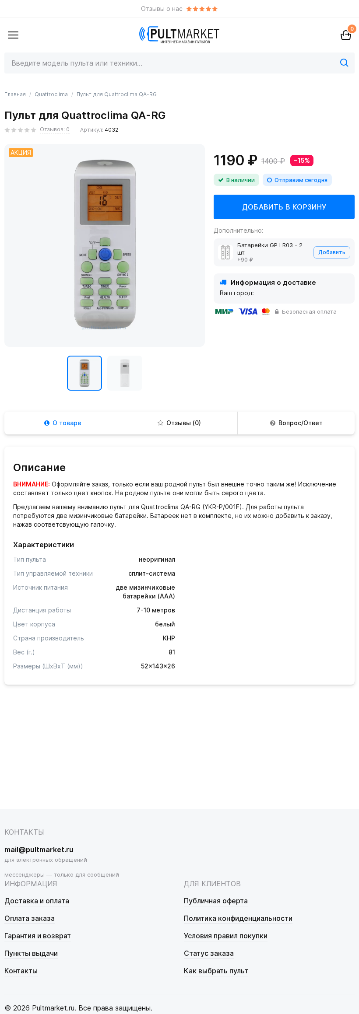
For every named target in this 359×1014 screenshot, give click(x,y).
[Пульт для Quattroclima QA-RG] (84, 373)
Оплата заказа (29, 918)
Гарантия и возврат (37, 935)
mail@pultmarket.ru (39, 849)
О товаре (67, 423)
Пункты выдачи (31, 953)
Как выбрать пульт (216, 970)
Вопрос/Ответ (300, 423)
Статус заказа (209, 953)
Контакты (21, 970)
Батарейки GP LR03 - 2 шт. (270, 248)
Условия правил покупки (225, 935)
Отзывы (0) (183, 423)
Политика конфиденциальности (238, 918)
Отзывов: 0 (55, 129)
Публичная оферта (216, 900)
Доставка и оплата (36, 900)
